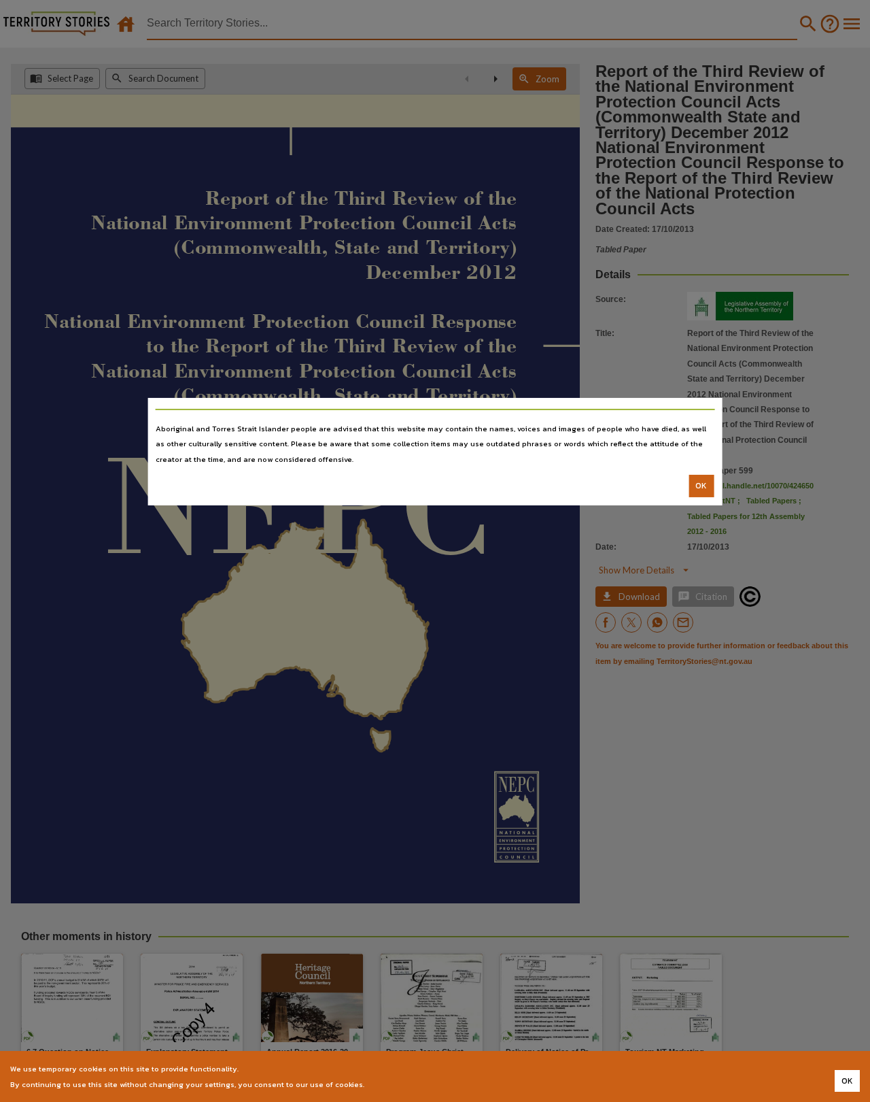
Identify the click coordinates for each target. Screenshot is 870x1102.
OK (701, 486)
